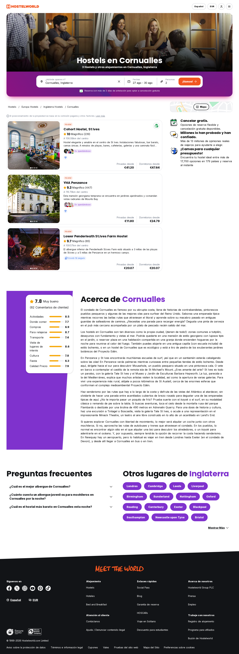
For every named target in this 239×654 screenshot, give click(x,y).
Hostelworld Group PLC (201, 587)
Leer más (100, 116)
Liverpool (198, 486)
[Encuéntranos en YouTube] (32, 588)
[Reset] (119, 81)
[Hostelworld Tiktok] (48, 588)
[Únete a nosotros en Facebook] (9, 588)
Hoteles (90, 596)
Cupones (93, 647)
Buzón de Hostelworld (200, 638)
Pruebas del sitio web (126, 647)
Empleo (192, 604)
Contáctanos (93, 621)
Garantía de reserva (148, 604)
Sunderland (161, 496)
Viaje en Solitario (146, 621)
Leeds (177, 486)
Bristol (199, 517)
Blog (139, 596)
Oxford (211, 496)
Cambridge (155, 486)
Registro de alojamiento (201, 621)
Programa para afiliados (201, 629)
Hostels (90, 587)
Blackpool (199, 507)
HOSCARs (142, 613)
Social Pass (143, 587)
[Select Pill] (221, 6)
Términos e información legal (67, 647)
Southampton (136, 517)
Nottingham (188, 496)
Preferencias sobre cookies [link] (179, 647)
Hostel (68, 124)
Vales (106, 647)
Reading (132, 507)
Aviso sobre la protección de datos (26, 647)
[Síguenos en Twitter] (17, 588)
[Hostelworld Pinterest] (40, 588)
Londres (132, 486)
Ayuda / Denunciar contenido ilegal (105, 629)
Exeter (178, 507)
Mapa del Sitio (151, 647)
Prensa (192, 596)
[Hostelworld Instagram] (24, 588)
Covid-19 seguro (76, 258)
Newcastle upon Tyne (170, 517)
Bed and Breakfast (96, 604)
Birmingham (135, 496)
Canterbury (156, 507)
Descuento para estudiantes (152, 629)
